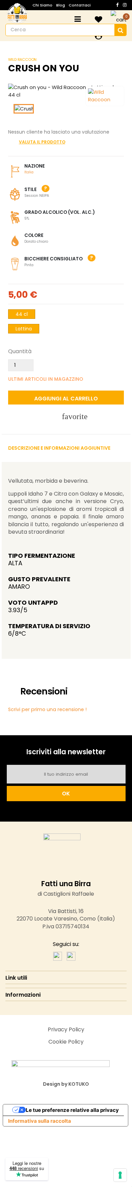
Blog (60, 5)
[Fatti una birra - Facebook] (57, 956)
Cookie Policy (66, 1042)
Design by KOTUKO (66, 1084)
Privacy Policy (66, 1029)
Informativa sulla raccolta (39, 1121)
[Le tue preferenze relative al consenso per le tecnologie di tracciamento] (120, 1175)
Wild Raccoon (22, 59)
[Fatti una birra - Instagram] (71, 956)
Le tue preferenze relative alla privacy (72, 1110)
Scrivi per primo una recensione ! (47, 709)
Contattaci (80, 5)
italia (29, 172)
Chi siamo (42, 5)
